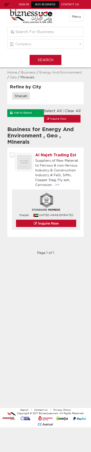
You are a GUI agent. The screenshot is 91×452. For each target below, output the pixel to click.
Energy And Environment (60, 72)
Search (24, 409)
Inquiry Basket (6, 4)
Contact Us (70, 4)
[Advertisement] (45, 334)
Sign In (24, 4)
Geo (14, 77)
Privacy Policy (62, 409)
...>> (56, 185)
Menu (76, 16)
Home (12, 72)
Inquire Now (48, 223)
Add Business (45, 4)
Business (28, 72)
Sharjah (21, 96)
